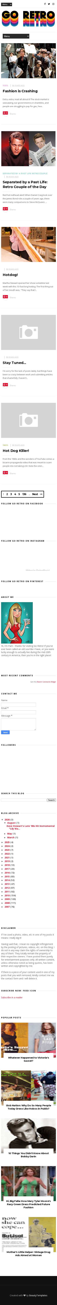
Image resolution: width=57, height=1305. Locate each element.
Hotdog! (10, 275)
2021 (7, 857)
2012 (7, 887)
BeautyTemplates (38, 1295)
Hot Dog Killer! (16, 451)
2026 (7, 819)
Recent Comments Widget (46, 682)
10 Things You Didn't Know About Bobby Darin (28, 1155)
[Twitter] (49, 4)
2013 (7, 883)
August (11, 822)
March (11, 837)
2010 (7, 895)
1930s (5, 85)
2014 (7, 880)
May (10, 833)
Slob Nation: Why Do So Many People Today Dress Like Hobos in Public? (28, 1107)
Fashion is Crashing (20, 91)
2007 (7, 906)
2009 (7, 899)
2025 (7, 842)
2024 (7, 846)
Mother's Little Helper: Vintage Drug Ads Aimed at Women (28, 1254)
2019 (7, 861)
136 (24, 494)
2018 (7, 864)
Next (35, 494)
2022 (7, 853)
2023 (7, 849)
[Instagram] (53, 4)
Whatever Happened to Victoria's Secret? (28, 1059)
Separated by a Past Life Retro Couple (25, 173)
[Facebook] (45, 4)
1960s (5, 445)
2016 (7, 872)
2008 (7, 902)
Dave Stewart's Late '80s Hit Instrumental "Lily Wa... (31, 827)
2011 (7, 891)
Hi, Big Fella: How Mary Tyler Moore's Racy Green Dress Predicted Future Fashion (28, 1204)
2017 (7, 868)
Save (5, 113)
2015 (7, 876)
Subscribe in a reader (11, 997)
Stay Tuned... (14, 363)
